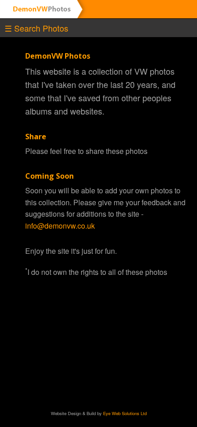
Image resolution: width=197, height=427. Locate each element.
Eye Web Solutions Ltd (125, 413)
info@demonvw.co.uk (60, 225)
